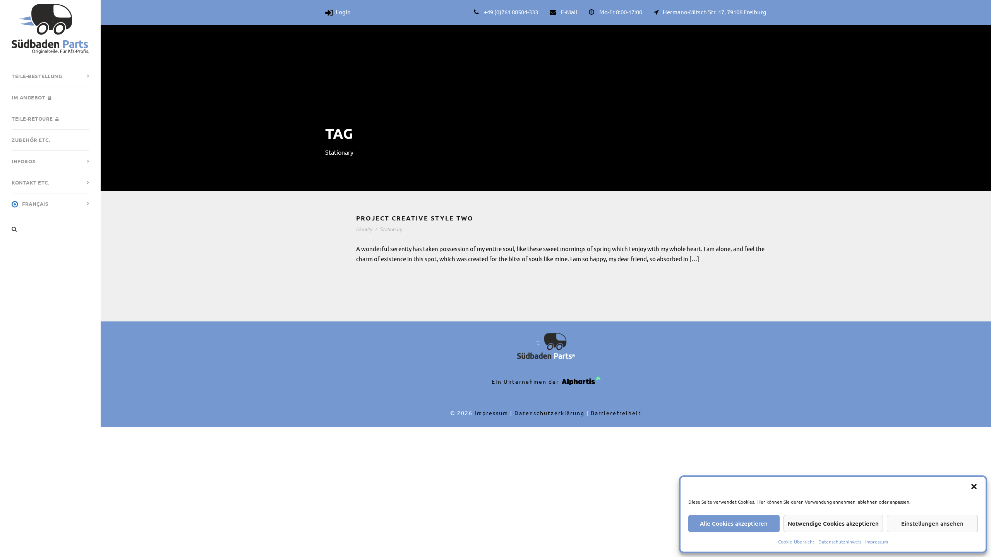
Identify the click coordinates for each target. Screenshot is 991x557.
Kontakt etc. (30, 182)
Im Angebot (28, 97)
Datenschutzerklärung (549, 412)
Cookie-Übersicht (796, 541)
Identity (364, 229)
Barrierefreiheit (616, 412)
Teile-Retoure (32, 118)
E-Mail (569, 11)
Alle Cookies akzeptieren (734, 523)
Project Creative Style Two (414, 218)
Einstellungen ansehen (932, 523)
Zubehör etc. (31, 140)
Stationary (391, 229)
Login (342, 11)
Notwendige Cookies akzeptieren (833, 523)
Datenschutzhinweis (839, 541)
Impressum (876, 541)
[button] (974, 486)
